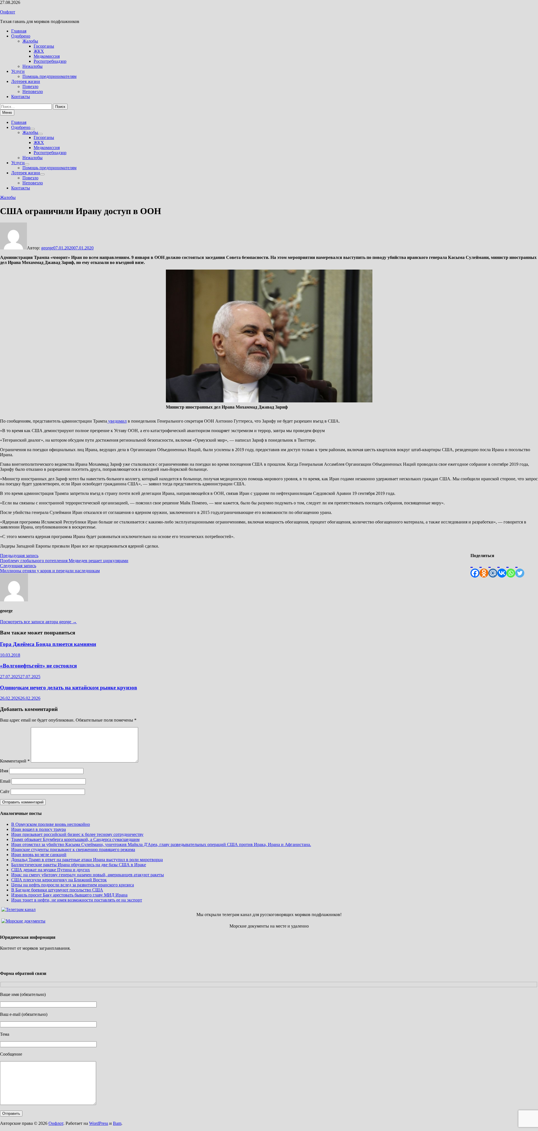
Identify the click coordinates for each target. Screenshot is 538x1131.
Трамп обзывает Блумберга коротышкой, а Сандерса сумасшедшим (75, 839)
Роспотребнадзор (50, 61)
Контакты (20, 96)
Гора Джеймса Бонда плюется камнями (48, 644)
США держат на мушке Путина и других (50, 869)
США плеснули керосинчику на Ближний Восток (59, 879)
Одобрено (20, 36)
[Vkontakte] (501, 568)
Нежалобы (32, 66)
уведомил (117, 421)
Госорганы (44, 46)
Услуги (18, 71)
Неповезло (32, 91)
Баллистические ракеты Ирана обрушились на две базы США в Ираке (78, 864)
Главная (18, 31)
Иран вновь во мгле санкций (38, 854)
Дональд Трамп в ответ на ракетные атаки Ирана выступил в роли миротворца (87, 859)
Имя (4, 770)
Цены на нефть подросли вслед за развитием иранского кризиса (72, 884)
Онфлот (7, 12)
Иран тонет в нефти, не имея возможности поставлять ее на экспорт (76, 900)
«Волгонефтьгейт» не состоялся (38, 666)
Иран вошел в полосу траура (38, 829)
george (47, 247)
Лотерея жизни (25, 81)
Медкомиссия (47, 56)
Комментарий (15, 761)
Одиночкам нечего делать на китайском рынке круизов (68, 687)
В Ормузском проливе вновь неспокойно (50, 824)
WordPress (98, 1123)
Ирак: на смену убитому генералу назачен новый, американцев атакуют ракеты (87, 874)
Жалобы (30, 41)
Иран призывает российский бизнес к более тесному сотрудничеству (77, 834)
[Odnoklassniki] (483, 568)
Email (5, 781)
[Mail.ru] (492, 568)
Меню (7, 112)
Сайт (5, 791)
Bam (117, 1123)
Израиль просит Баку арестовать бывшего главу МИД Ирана (69, 895)
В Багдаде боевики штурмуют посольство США (57, 889)
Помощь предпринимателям (49, 76)
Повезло (30, 86)
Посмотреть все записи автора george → (38, 621)
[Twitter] (519, 568)
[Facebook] (474, 568)
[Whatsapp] (510, 568)
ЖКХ (39, 51)
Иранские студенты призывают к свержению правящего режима (73, 849)
